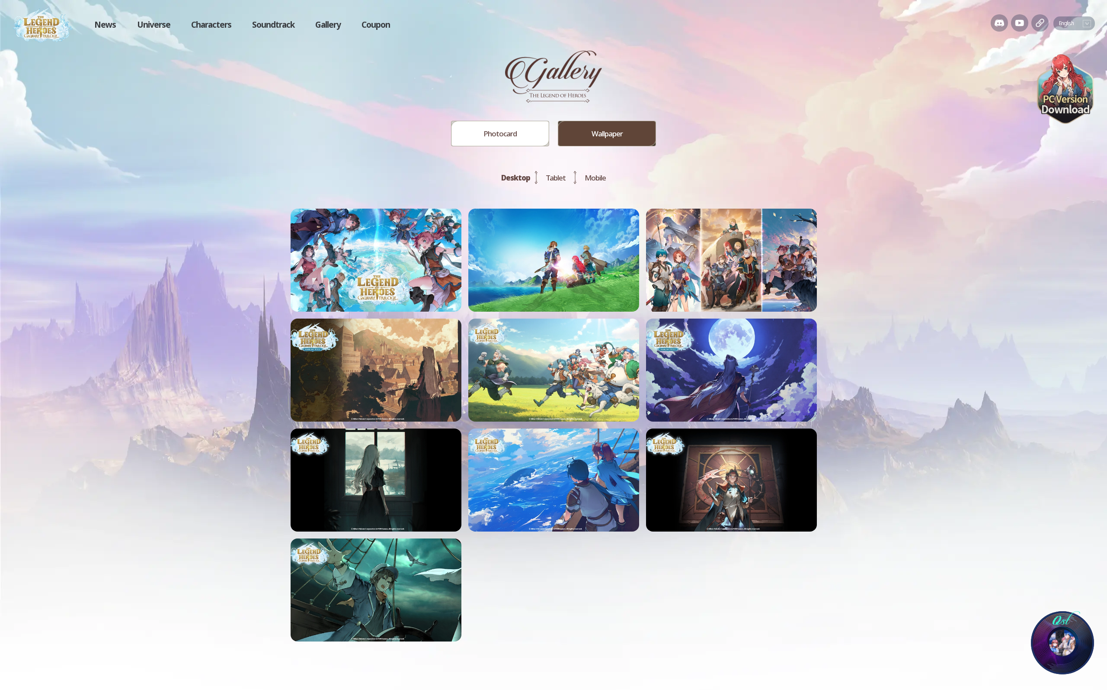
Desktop (515, 178)
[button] (999, 23)
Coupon (376, 24)
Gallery (328, 24)
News (105, 24)
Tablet (556, 178)
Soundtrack (273, 24)
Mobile (595, 178)
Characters (211, 24)
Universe (153, 24)
